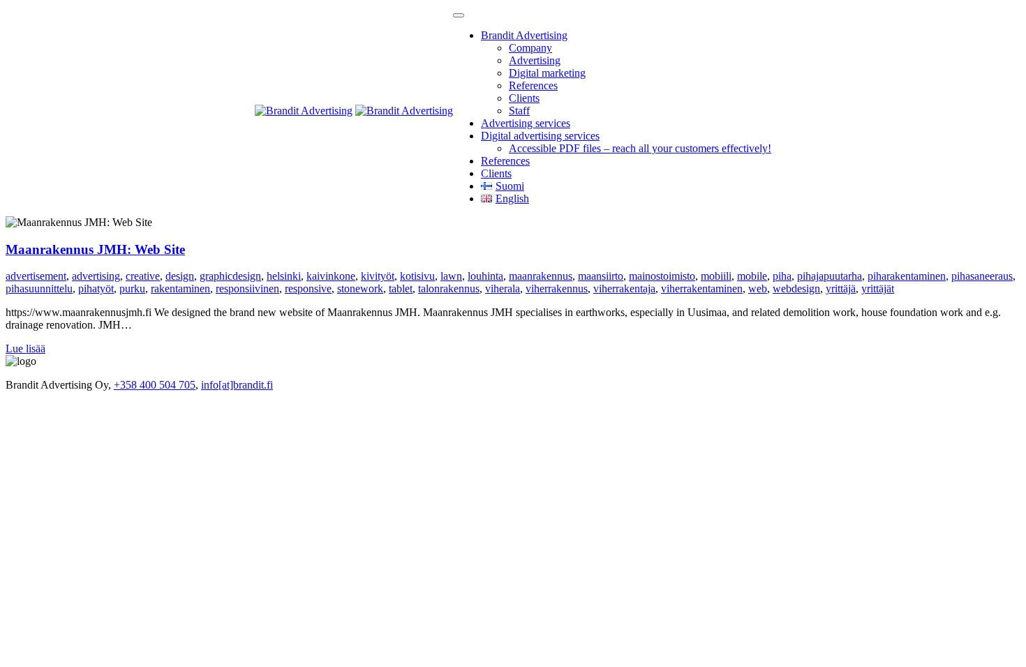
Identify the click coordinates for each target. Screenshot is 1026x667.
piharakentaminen (907, 276)
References (533, 85)
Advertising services (525, 123)
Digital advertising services (540, 136)
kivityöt (377, 276)
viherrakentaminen (702, 288)
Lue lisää (25, 348)
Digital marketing (547, 73)
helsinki (284, 276)
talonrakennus (448, 288)
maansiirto (600, 276)
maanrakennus (540, 276)
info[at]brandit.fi (237, 385)
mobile (752, 276)
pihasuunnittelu (39, 288)
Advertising (534, 60)
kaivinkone (330, 276)
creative (143, 276)
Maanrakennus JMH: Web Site (95, 249)
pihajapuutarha (829, 276)
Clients (524, 98)
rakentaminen (180, 288)
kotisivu (417, 276)
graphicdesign (230, 276)
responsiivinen (247, 288)
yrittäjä (841, 288)
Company (530, 48)
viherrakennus (557, 288)
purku (132, 288)
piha (782, 276)
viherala (502, 288)
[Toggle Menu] (458, 15)
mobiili (716, 276)
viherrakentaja (624, 288)
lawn (451, 276)
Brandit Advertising (524, 35)
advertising (96, 276)
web (757, 288)
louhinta (485, 276)
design (179, 276)
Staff (519, 111)
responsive (308, 288)
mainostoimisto (662, 276)
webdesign (796, 288)
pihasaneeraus (982, 276)
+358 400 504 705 (154, 385)
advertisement (36, 276)
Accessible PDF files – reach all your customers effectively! (640, 148)
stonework (360, 288)
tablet (400, 288)
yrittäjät (877, 288)
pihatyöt (96, 288)
